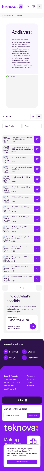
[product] (18, 139)
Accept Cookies (22, 462)
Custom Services (10, 379)
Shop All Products (11, 376)
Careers (30, 382)
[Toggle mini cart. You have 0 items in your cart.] (33, 6)
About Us (30, 379)
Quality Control (10, 389)
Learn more (22, 456)
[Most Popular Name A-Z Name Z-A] (12, 126)
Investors (30, 385)
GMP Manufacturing (12, 382)
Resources (31, 376)
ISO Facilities (9, 385)
